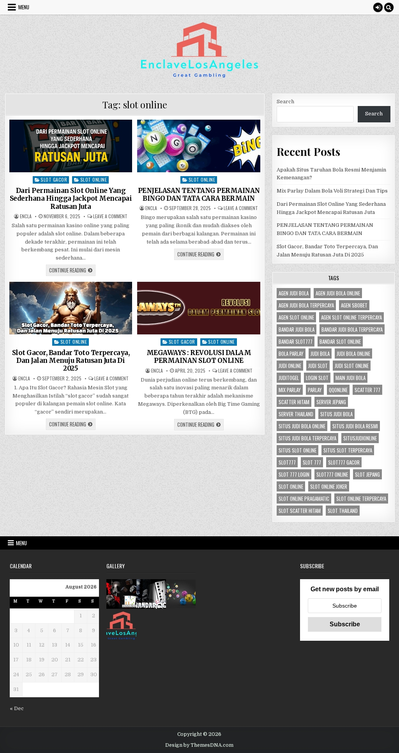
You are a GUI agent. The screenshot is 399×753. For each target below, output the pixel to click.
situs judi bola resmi (355, 426)
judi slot (318, 365)
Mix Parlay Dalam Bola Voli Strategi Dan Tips (332, 191)
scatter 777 (367, 390)
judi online (290, 365)
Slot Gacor (54, 179)
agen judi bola (294, 293)
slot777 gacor (344, 462)
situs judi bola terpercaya (307, 438)
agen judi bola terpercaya (306, 305)
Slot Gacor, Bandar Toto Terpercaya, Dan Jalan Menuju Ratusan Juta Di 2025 (71, 360)
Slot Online (93, 179)
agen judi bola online (338, 293)
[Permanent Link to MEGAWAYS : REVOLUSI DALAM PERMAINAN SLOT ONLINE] (198, 308)
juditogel (289, 378)
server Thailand (296, 414)
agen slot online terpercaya (351, 317)
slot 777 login (294, 474)
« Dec (17, 708)
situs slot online (297, 450)
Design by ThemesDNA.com (199, 745)
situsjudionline (360, 438)
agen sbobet (354, 305)
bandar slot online (340, 341)
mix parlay (290, 390)
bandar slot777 (295, 341)
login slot (317, 378)
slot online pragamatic (304, 498)
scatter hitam (294, 402)
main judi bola (350, 378)
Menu (23, 7)
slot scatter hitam (300, 510)
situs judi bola (336, 414)
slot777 (287, 462)
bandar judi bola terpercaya (352, 329)
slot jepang (367, 474)
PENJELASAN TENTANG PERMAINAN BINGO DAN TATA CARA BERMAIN (199, 194)
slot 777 (312, 462)
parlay (315, 390)
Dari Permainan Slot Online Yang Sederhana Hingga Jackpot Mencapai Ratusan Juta (71, 198)
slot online (291, 486)
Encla (26, 216)
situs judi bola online (302, 426)
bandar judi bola (296, 329)
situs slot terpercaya (347, 450)
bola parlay (291, 353)
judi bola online (353, 353)
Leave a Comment (110, 216)
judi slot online (352, 365)
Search (285, 101)
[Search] (389, 7)
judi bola (320, 353)
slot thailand (343, 510)
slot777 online (332, 474)
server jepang (331, 402)
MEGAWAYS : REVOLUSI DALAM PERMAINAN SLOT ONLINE (199, 356)
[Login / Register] (378, 7)
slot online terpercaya (361, 498)
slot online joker (328, 486)
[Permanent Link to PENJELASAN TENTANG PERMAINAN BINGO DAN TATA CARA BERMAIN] (198, 146)
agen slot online (296, 317)
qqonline (338, 390)
